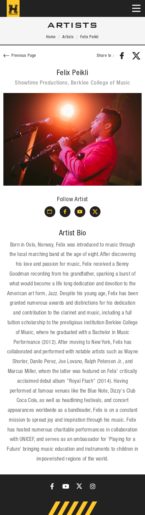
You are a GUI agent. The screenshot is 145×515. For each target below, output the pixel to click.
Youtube (80, 211)
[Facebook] (52, 486)
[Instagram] (92, 486)
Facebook (122, 55)
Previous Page (23, 56)
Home (51, 37)
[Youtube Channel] (65, 486)
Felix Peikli (89, 37)
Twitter (136, 55)
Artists (68, 37)
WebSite (50, 211)
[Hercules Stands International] (13, 8)
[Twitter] (79, 486)
